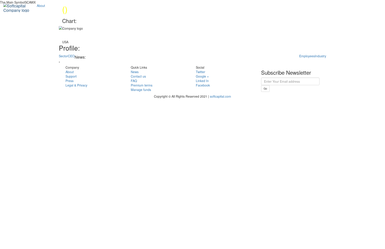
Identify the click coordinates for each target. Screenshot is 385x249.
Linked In (202, 80)
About (41, 5)
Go (265, 88)
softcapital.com (220, 96)
